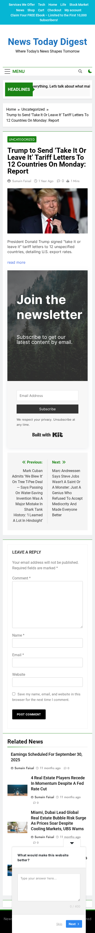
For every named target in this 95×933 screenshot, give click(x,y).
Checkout (54, 10)
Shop (31, 10)
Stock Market (79, 4)
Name (18, 635)
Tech (41, 4)
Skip (59, 923)
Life (63, 4)
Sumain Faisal (21, 181)
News (20, 10)
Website (18, 674)
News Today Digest (47, 41)
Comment (21, 578)
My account (73, 10)
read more (16, 262)
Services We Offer (22, 4)
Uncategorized (22, 139)
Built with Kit (47, 435)
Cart (41, 10)
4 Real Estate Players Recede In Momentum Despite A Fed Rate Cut (58, 783)
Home (52, 4)
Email (18, 655)
